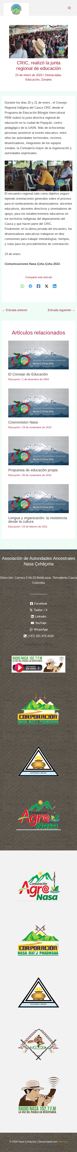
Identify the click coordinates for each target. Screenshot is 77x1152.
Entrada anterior (14, 310)
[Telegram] (30, 286)
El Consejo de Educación (28, 374)
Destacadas (53, 75)
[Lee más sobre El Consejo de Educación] (38, 355)
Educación (32, 79)
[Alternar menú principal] (69, 8)
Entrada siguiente (61, 310)
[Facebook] (38, 286)
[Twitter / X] (46, 286)
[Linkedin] (54, 286)
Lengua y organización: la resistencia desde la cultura (37, 519)
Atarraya (63, 1141)
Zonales (46, 79)
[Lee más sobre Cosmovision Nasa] (38, 402)
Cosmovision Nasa (23, 422)
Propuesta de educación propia (33, 470)
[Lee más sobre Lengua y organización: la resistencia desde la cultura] (38, 498)
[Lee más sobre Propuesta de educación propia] (38, 450)
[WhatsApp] (22, 286)
